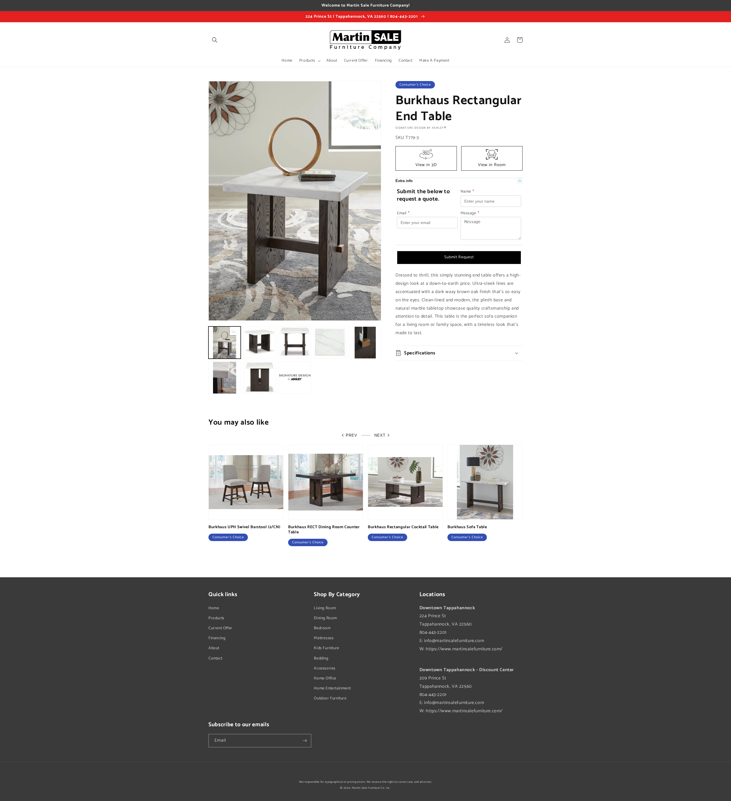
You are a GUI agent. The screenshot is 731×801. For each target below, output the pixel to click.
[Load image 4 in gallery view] (330, 342)
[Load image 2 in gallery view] (260, 342)
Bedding (321, 658)
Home (213, 608)
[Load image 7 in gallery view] (260, 378)
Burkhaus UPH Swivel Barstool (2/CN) (244, 527)
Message (470, 213)
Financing (216, 638)
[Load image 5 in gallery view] (365, 342)
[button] (214, 40)
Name (467, 191)
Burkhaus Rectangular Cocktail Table (403, 527)
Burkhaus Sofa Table (467, 527)
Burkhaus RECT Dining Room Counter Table (324, 529)
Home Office (325, 678)
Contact (215, 658)
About (213, 648)
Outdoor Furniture (330, 698)
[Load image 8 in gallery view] (295, 378)
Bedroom (322, 628)
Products (216, 618)
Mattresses (324, 638)
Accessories (325, 668)
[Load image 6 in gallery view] (224, 378)
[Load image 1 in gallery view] (224, 342)
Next (379, 435)
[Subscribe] (304, 740)
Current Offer (220, 628)
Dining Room (325, 618)
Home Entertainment (332, 688)
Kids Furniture (326, 648)
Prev (351, 435)
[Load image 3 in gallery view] (295, 342)
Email (403, 213)
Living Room (325, 608)
